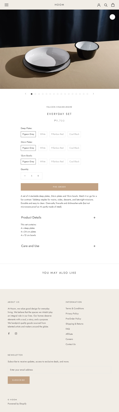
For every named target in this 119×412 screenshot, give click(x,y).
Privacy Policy (72, 313)
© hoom (12, 399)
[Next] (93, 93)
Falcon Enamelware (60, 107)
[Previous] (25, 93)
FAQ (68, 328)
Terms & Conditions (75, 308)
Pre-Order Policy (73, 318)
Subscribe (18, 380)
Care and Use (30, 246)
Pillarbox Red (57, 134)
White (42, 134)
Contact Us (71, 344)
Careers (69, 339)
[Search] (106, 5)
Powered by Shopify (17, 403)
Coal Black (74, 134)
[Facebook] (9, 333)
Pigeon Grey (28, 134)
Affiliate (69, 334)
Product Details (31, 217)
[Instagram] (16, 333)
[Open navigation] (6, 5)
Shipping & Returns (74, 323)
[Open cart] (112, 5)
